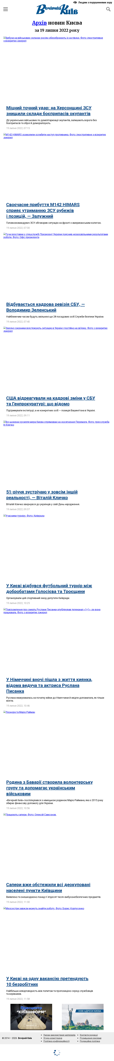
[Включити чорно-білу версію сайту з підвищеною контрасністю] (92, 2)
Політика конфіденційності (56, 1041)
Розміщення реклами (90, 1038)
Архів (39, 23)
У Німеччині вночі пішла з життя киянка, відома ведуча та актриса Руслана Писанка (49, 685)
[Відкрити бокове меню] (5, 9)
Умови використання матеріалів (59, 1035)
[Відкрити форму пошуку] (108, 9)
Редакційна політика (90, 1041)
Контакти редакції (89, 1035)
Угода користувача (52, 1038)
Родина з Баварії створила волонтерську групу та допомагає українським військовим (49, 787)
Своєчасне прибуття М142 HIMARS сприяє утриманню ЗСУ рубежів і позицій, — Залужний (43, 210)
